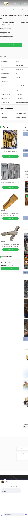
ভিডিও (25, 4)
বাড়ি (15, 4)
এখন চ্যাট (10, 45)
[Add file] (2, 514)
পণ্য (20, 4)
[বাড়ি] (6, 3)
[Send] (26, 514)
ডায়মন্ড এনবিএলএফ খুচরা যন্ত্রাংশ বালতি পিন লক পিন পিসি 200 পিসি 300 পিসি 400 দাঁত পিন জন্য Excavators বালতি (10, 246)
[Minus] (26, 482)
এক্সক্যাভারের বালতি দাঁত (11, 10)
